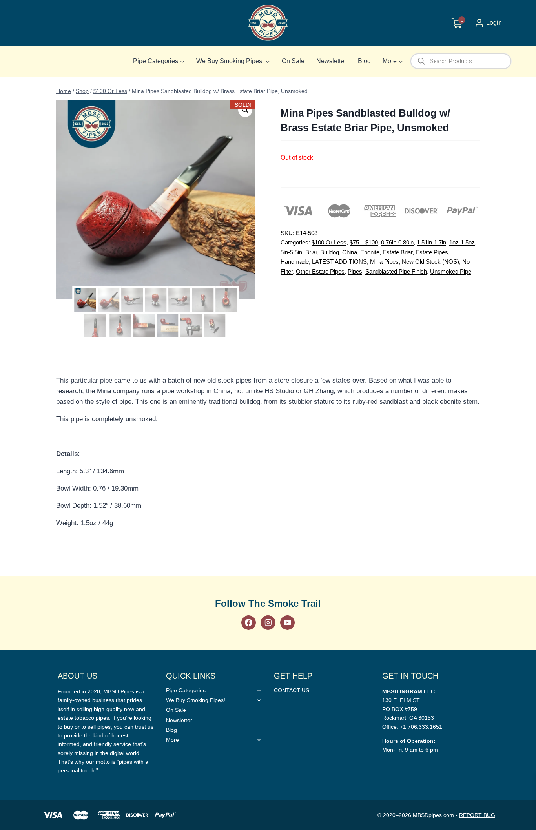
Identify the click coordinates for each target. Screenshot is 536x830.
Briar (311, 252)
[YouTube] (287, 622)
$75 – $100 (364, 242)
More (172, 740)
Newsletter (331, 61)
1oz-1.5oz (462, 242)
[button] (245, 110)
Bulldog (329, 252)
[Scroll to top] (517, 586)
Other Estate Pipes (320, 271)
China (349, 252)
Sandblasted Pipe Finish (396, 271)
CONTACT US (291, 690)
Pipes (355, 271)
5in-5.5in (291, 252)
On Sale (293, 61)
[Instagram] (268, 622)
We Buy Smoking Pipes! (195, 700)
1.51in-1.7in (431, 242)
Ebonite (369, 252)
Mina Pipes (384, 261)
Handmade (295, 261)
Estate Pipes (432, 252)
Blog (364, 61)
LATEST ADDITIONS (339, 261)
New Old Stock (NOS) (430, 261)
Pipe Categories (186, 690)
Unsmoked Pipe (450, 271)
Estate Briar (397, 252)
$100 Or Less (329, 242)
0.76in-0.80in (397, 242)
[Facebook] (248, 622)
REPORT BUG (477, 815)
